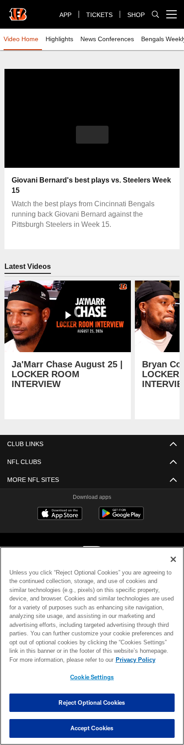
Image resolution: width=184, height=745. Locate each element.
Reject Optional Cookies (92, 702)
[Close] (173, 559)
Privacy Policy (58, 659)
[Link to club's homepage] (18, 11)
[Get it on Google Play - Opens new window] (121, 518)
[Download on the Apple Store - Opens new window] (60, 514)
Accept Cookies (92, 728)
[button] (92, 140)
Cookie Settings (92, 677)
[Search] (155, 15)
